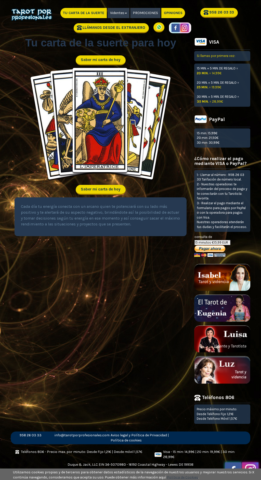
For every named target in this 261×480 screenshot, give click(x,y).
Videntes (117, 13)
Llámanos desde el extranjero (114, 27)
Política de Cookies (182, 477)
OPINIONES (173, 13)
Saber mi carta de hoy (101, 59)
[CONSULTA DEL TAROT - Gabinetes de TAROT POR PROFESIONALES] (32, 10)
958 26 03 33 (221, 12)
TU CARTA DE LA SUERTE (83, 13)
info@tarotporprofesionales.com (70, 435)
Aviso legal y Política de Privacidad (139, 435)
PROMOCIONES (145, 13)
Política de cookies (126, 440)
